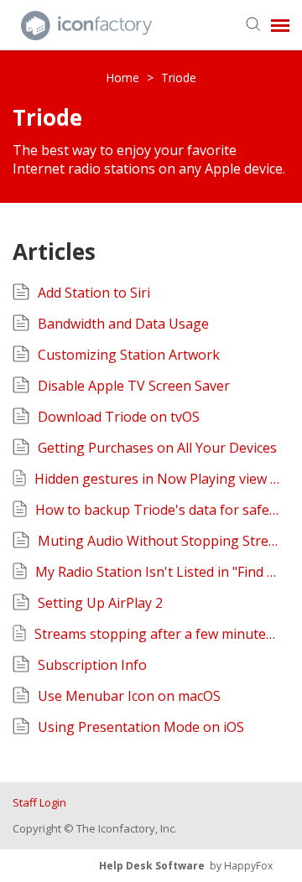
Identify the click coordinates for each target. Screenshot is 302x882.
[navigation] (280, 25)
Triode (178, 78)
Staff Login (39, 802)
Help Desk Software (152, 866)
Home (124, 78)
